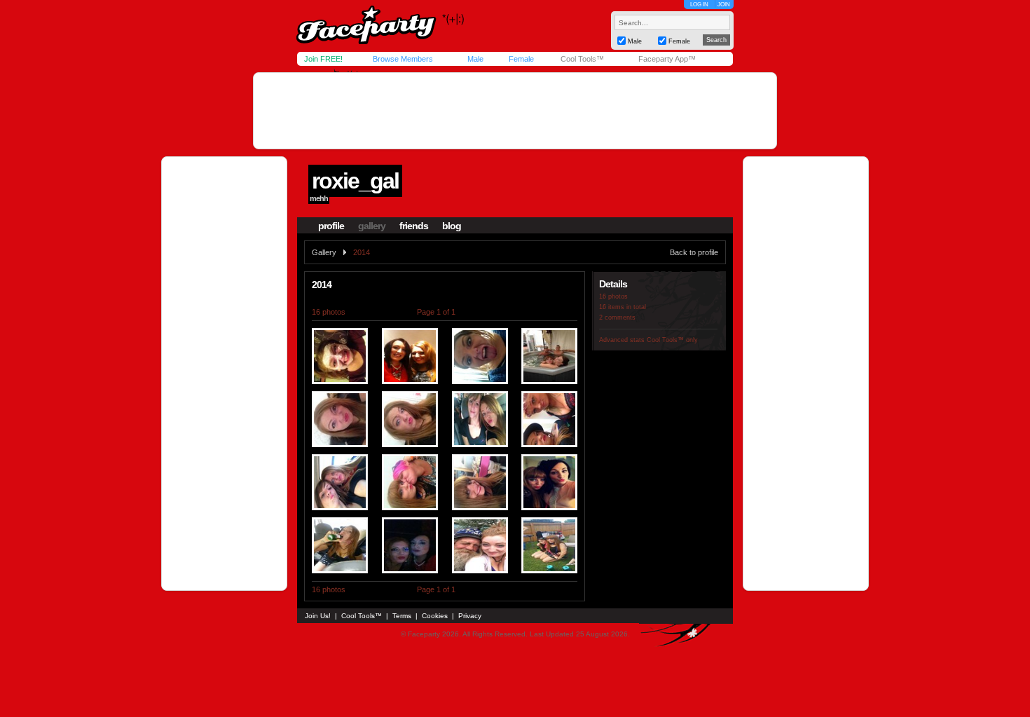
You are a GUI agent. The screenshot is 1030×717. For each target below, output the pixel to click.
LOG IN (699, 4)
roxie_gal (355, 180)
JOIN (723, 4)
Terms (401, 616)
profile (331, 225)
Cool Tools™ (582, 59)
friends (413, 225)
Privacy (469, 616)
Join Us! (318, 616)
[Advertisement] (515, 110)
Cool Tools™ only (672, 339)
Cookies (435, 616)
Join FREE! (323, 59)
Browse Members (403, 59)
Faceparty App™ (667, 59)
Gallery (324, 252)
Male (475, 59)
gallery (371, 225)
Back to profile (694, 252)
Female (521, 59)
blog (451, 225)
